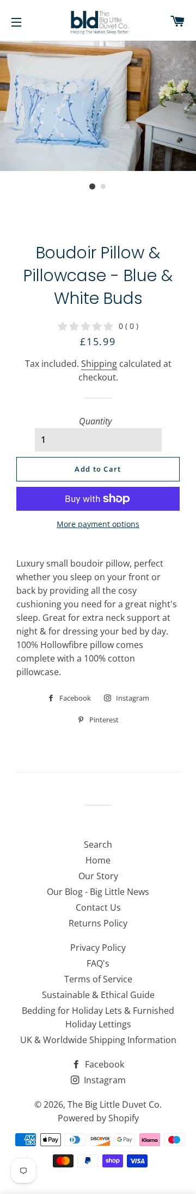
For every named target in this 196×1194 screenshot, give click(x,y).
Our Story (98, 876)
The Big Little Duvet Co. (115, 1104)
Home (98, 860)
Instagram (104, 1080)
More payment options (98, 524)
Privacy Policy (98, 948)
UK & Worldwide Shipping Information (98, 1040)
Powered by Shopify (98, 1118)
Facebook (103, 1064)
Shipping (99, 364)
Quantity (95, 421)
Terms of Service (98, 979)
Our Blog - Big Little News (98, 892)
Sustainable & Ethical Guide (98, 995)
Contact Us (98, 907)
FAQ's (98, 963)
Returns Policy (98, 923)
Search (98, 844)
